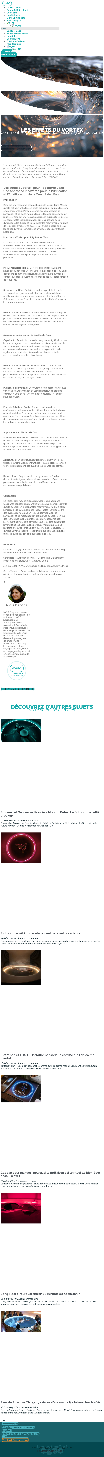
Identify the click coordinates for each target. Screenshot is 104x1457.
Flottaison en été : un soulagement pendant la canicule (40, 933)
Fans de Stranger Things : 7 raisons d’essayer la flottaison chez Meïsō (50, 1402)
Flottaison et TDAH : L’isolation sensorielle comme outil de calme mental (47, 1056)
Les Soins (12, 36)
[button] (30, 28)
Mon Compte (14, 44)
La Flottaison (14, 31)
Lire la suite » (8, 831)
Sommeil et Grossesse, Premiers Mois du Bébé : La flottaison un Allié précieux (50, 813)
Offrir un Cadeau (16, 41)
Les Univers (13, 39)
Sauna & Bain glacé (17, 10)
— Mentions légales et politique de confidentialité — (52, 1447)
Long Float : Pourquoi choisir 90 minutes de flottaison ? (40, 1294)
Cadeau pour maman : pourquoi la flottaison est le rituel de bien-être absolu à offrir (50, 1174)
